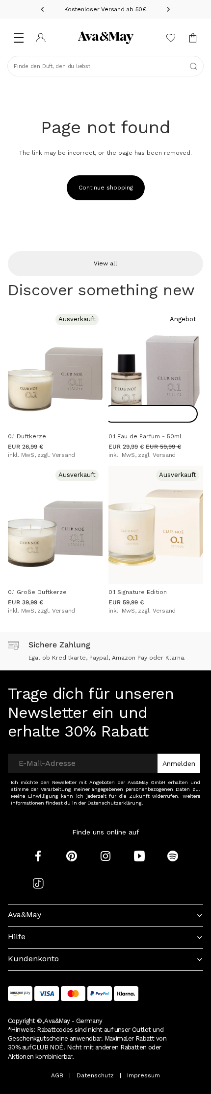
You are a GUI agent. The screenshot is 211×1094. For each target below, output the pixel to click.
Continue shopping (106, 187)
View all (105, 263)
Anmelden (178, 763)
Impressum (143, 1075)
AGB (57, 1075)
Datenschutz (95, 1075)
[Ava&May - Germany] (105, 37)
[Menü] (18, 37)
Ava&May (24, 914)
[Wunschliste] (170, 37)
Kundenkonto (33, 958)
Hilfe (17, 936)
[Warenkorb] (192, 37)
